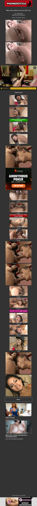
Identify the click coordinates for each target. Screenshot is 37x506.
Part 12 (18, 335)
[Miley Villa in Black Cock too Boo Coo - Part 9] (18, 295)
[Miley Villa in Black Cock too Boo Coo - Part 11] (18, 322)
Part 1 (18, 106)
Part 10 (18, 308)
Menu (18, 399)
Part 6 (18, 213)
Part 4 (18, 145)
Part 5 (18, 201)
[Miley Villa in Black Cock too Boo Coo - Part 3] (18, 131)
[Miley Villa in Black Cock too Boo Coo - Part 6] (18, 212)
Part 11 (18, 323)
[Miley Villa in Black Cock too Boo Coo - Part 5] (18, 200)
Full (19, 351)
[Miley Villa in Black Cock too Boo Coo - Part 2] (18, 116)
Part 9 (18, 296)
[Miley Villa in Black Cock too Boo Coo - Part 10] (18, 307)
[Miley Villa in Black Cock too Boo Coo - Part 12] (18, 334)
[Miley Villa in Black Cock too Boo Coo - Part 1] (18, 104)
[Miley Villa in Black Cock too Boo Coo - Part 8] (18, 239)
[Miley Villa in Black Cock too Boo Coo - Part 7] (18, 227)
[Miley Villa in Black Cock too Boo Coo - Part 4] (18, 143)
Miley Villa (20, 13)
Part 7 (18, 228)
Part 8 (18, 240)
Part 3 (18, 133)
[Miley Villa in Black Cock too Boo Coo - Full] (18, 350)
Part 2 (18, 118)
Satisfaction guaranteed (18, 15)
